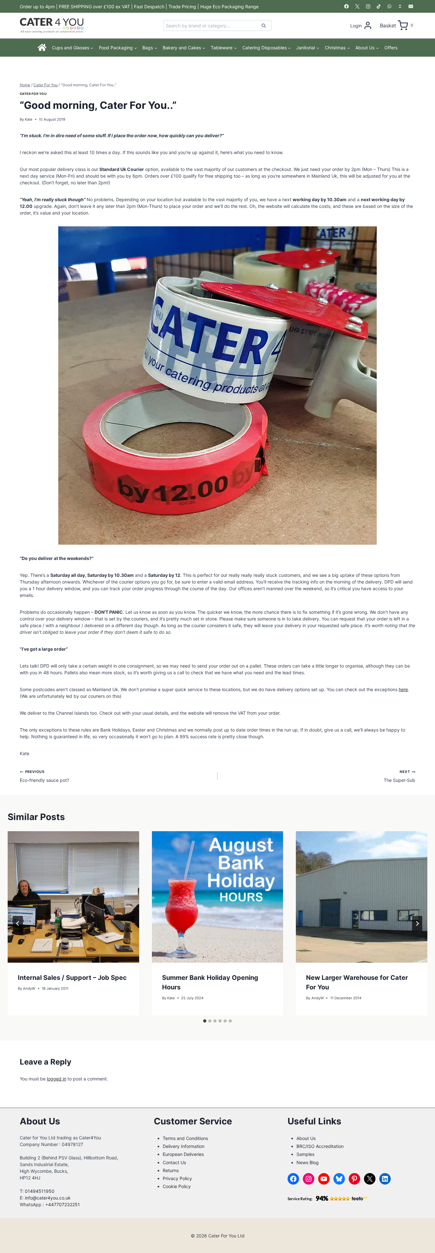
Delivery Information (183, 1146)
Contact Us (174, 1162)
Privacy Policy (177, 1178)
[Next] (417, 923)
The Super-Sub (399, 776)
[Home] (42, 48)
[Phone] (400, 6)
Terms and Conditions (185, 1138)
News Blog (307, 1162)
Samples (305, 1154)
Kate (28, 119)
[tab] (204, 1021)
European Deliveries (183, 1154)
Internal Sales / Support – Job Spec (72, 977)
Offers (390, 47)
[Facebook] (346, 6)
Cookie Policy (177, 1186)
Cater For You (33, 94)
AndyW (29, 988)
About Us (306, 1138)
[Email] (410, 6)
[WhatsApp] (389, 6)
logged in (56, 1078)
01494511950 (39, 1191)
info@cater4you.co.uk (48, 1197)
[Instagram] (368, 6)
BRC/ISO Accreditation (320, 1146)
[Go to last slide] (18, 923)
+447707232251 (62, 1204)
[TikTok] (378, 6)
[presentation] (73, 897)
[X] (357, 6)
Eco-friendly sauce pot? (44, 776)
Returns (171, 1170)
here (403, 689)
